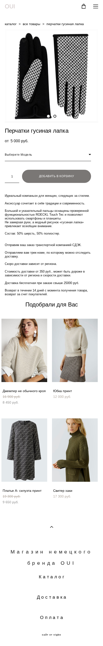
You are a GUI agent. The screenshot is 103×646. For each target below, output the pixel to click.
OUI (10, 6)
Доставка (52, 597)
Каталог (52, 576)
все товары (31, 24)
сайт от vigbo (51, 635)
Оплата (52, 617)
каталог (11, 24)
